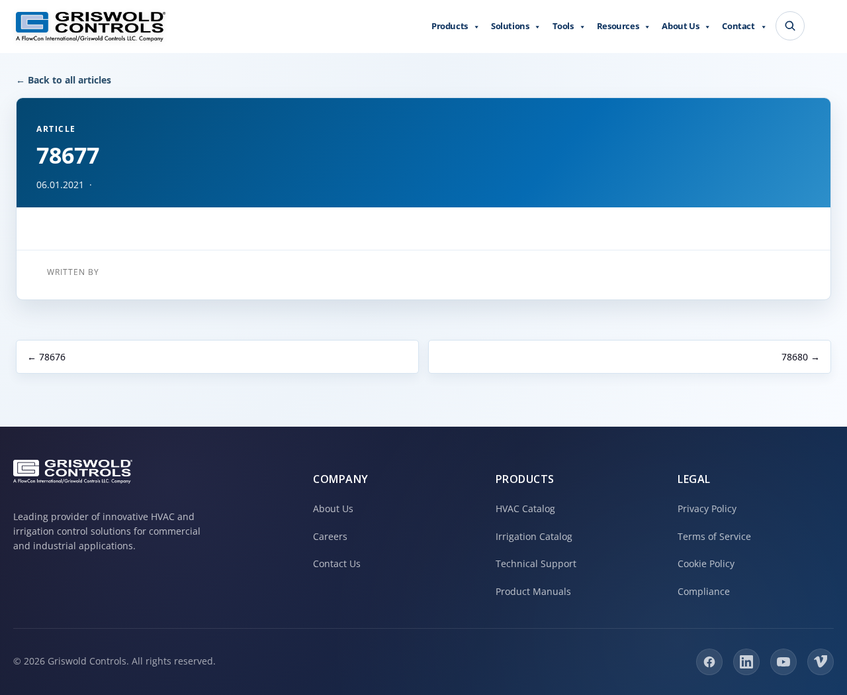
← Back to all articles (63, 80)
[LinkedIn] (746, 662)
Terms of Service (714, 536)
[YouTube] (783, 662)
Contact (738, 26)
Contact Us (337, 563)
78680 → (800, 356)
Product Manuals (533, 591)
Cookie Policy (706, 563)
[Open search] (790, 25)
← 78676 (46, 356)
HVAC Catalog (525, 508)
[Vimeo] (820, 662)
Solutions (510, 26)
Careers (330, 536)
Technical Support (536, 563)
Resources (618, 26)
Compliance (704, 591)
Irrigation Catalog (534, 536)
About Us (680, 26)
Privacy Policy (707, 508)
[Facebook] (709, 662)
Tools (563, 26)
